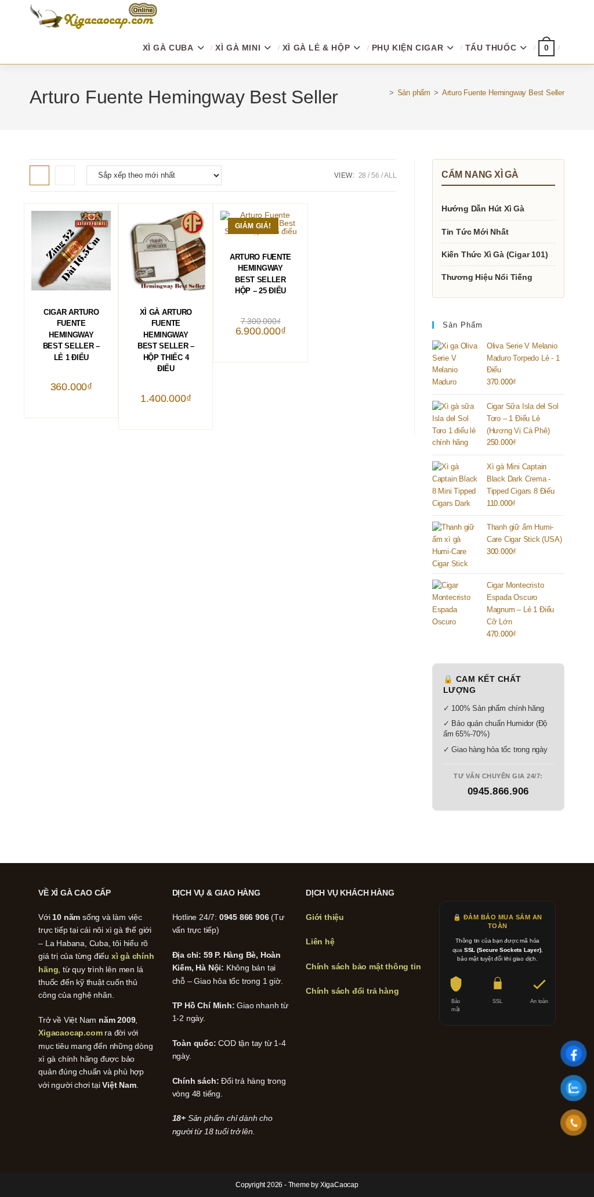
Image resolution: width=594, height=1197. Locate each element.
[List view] (65, 175)
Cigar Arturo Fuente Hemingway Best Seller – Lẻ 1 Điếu (71, 335)
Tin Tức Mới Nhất (475, 231)
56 (375, 175)
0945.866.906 (498, 791)
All (390, 175)
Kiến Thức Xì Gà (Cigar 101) (494, 254)
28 (362, 175)
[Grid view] (39, 175)
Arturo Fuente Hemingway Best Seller (503, 92)
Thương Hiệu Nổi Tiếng (487, 277)
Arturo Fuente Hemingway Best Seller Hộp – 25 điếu (260, 274)
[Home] (383, 92)
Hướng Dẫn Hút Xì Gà (482, 208)
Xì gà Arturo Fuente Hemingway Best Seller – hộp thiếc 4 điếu (165, 340)
